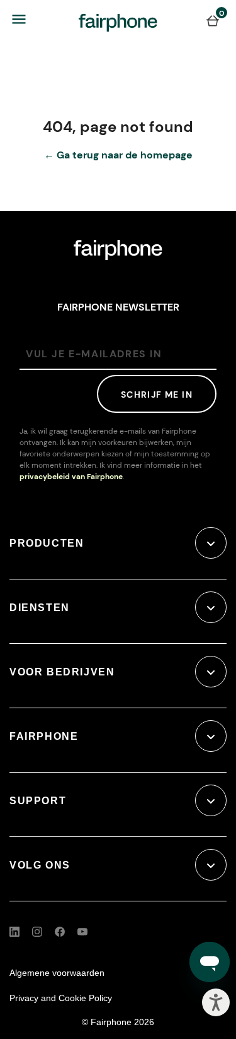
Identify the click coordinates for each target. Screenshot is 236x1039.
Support (37, 800)
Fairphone (43, 736)
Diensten (39, 607)
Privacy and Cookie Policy (60, 998)
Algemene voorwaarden (56, 973)
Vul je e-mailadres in (94, 353)
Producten (46, 543)
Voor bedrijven (62, 672)
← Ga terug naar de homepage (118, 155)
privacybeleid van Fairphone (71, 477)
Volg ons (39, 865)
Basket (212, 20)
